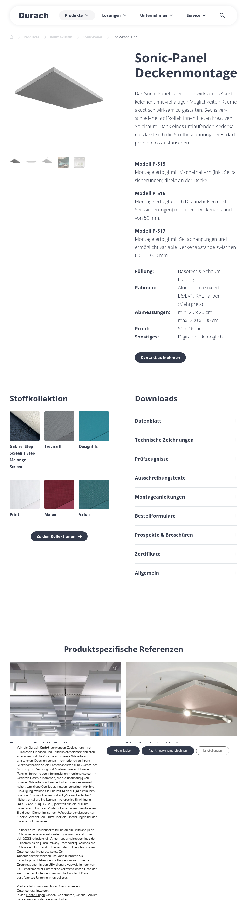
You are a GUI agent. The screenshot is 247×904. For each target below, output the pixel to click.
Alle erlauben (123, 751)
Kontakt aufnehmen (160, 357)
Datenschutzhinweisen (32, 821)
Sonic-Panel (92, 37)
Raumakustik (61, 37)
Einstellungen (35, 895)
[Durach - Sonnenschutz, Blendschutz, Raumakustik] (33, 15)
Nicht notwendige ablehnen (168, 751)
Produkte (31, 37)
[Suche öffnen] (222, 15)
